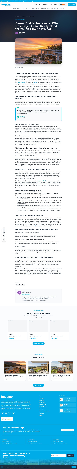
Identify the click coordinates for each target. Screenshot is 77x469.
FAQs (48, 8)
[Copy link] (4, 235)
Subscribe (70, 455)
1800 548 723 (8, 441)
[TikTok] (9, 413)
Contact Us (61, 8)
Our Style (41, 413)
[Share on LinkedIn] (4, 232)
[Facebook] (2, 413)
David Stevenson (26, 292)
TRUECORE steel (21, 82)
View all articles (37, 385)
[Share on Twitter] (4, 229)
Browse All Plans (38, 343)
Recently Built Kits (35, 8)
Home (14, 8)
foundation (37, 225)
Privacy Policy (34, 466)
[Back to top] (4, 239)
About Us (56, 8)
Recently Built (42, 404)
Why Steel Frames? (26, 8)
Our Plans (41, 398)
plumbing (39, 180)
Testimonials (43, 8)
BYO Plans (45, 4)
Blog (52, 8)
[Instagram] (6, 413)
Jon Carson (22, 116)
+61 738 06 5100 (59, 441)
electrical (45, 180)
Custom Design (53, 4)
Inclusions (19, 8)
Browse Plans (37, 4)
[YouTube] (13, 413)
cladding (35, 82)
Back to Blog (20, 67)
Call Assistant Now (68, 430)
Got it (74, 466)
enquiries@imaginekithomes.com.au (9, 443)
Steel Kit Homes (43, 406)
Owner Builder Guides (44, 411)
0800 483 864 (33, 441)
